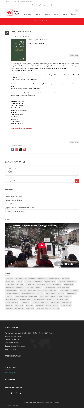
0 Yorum (26, 36)
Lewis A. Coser (66, 302)
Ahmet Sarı (61, 293)
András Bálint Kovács (56, 296)
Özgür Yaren (29, 287)
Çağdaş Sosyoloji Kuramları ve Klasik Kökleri (19, 208)
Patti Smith (9, 305)
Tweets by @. (9, 373)
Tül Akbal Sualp (29, 308)
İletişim (73, 14)
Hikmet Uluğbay (40, 284)
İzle (15, 373)
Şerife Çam (23, 290)
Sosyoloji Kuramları (11, 204)
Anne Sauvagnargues (21, 296)
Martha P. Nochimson (39, 299)
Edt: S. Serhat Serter (42, 308)
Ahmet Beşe (9, 308)
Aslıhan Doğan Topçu (12, 302)
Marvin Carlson (42, 290)
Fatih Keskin (19, 284)
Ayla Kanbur (35, 302)
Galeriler (65, 14)
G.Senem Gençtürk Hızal (13, 293)
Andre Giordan (53, 290)
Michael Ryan (33, 296)
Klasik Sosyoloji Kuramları (13, 196)
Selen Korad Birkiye (49, 287)
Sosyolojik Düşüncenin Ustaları (15, 211)
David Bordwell (42, 278)
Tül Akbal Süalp (25, 302)
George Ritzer (74, 55)
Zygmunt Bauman (51, 293)
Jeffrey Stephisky (55, 302)
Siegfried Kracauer (25, 299)
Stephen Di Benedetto (52, 305)
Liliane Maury (74, 290)
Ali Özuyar (28, 282)
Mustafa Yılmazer (68, 284)
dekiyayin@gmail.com (25, 1)
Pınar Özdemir (64, 290)
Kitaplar (55, 14)
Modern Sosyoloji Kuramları (14, 200)
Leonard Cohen (19, 305)
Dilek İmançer (65, 278)
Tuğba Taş (19, 282)
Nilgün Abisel (20, 287)
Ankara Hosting (54, 402)
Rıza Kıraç (38, 287)
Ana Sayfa (27, 14)
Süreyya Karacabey (11, 290)
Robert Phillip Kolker (12, 299)
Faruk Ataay (18, 278)
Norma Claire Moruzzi (28, 293)
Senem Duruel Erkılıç (63, 287)
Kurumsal (38, 14)
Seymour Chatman (52, 299)
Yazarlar (47, 14)
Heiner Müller (29, 305)
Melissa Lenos (44, 296)
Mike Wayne (67, 296)
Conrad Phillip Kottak (30, 278)
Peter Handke (40, 305)
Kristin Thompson (54, 278)
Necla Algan (44, 302)
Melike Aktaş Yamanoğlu (54, 284)
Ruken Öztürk (64, 299)
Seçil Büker (9, 278)
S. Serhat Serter (54, 308)
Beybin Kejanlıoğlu (50, 282)
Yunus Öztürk (32, 290)
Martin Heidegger (71, 293)
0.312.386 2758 (11, 1)
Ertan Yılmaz (61, 282)
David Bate (9, 296)
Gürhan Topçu (10, 284)
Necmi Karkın (10, 287)
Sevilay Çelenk (71, 282)
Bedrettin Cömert (37, 282)
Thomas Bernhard (66, 305)
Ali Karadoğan (10, 282)
